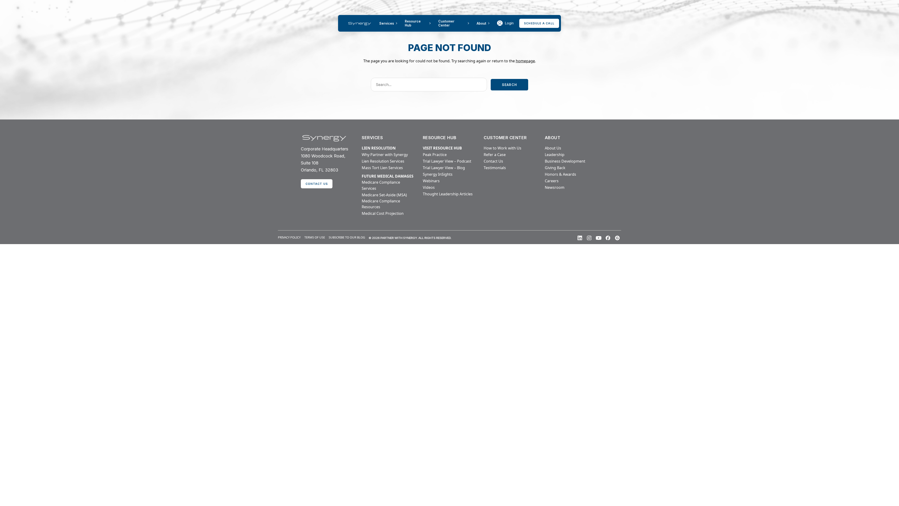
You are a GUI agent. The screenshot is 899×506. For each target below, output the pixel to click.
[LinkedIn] (580, 238)
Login (509, 23)
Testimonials (495, 167)
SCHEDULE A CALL (539, 23)
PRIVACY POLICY (289, 237)
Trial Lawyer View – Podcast (447, 161)
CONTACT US (317, 184)
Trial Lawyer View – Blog (444, 167)
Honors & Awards (560, 174)
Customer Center (446, 23)
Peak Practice (435, 154)
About (481, 23)
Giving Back (555, 167)
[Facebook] (608, 238)
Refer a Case (495, 154)
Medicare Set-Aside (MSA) (384, 194)
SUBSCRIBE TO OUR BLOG (347, 237)
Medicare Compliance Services (381, 185)
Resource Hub (413, 23)
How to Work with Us (502, 148)
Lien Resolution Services (383, 161)
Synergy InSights (438, 174)
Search (509, 85)
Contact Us (493, 161)
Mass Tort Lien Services (382, 167)
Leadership (554, 154)
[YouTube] (598, 238)
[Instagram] (589, 238)
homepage (525, 60)
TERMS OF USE (314, 237)
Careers (552, 180)
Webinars (431, 180)
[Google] (617, 238)
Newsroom (554, 187)
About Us (553, 148)
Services (386, 23)
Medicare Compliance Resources (381, 204)
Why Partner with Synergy (385, 154)
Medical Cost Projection (383, 213)
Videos (429, 187)
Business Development (565, 161)
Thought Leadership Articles (448, 194)
